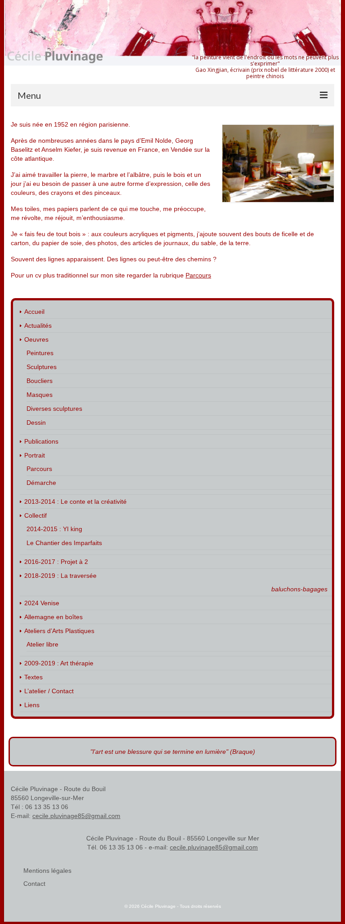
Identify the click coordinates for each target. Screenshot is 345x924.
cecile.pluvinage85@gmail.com (76, 815)
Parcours (198, 275)
